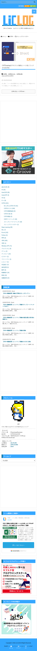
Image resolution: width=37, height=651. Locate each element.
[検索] (34, 2)
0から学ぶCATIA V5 (11, 206)
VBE (4, 243)
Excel (5, 232)
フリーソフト (6, 259)
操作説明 (5, 267)
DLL (4, 230)
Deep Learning (7, 227)
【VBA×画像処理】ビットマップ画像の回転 (14, 330)
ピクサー (5, 256)
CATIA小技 (19, 74)
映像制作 (5, 272)
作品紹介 (5, 264)
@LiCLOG (5, 187)
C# (3, 198)
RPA (4, 238)
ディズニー (6, 254)
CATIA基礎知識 (9, 211)
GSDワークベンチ (10, 219)
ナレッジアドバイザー (8, 75)
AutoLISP (5, 195)
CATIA (11, 36)
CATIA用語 (8, 216)
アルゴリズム (6, 248)
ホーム (4, 36)
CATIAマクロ (11, 74)
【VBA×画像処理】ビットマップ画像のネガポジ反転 (17, 341)
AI (3, 189)
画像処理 (5, 278)
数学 (4, 270)
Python (4, 235)
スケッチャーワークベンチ (13, 222)
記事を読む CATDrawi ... (19, 91)
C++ (4, 200)
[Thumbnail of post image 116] (18, 51)
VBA (4, 240)
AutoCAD (5, 192)
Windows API (7, 246)
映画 (4, 275)
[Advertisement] (18, 121)
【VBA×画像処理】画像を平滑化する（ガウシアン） (17, 293)
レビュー (5, 262)
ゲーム (4, 251)
